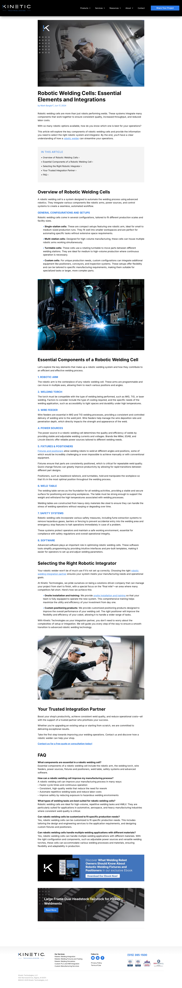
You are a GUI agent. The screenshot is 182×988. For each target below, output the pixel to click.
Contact (141, 8)
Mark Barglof (47, 105)
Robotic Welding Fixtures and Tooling (68, 959)
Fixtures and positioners (50, 451)
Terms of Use (96, 965)
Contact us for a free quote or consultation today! (65, 743)
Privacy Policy (96, 963)
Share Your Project (165, 8)
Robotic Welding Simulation (65, 961)
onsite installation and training (109, 595)
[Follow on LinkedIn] (98, 958)
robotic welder (71, 138)
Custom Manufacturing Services (67, 966)
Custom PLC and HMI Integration (67, 964)
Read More (51, 910)
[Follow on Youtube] (93, 958)
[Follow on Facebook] (102, 958)
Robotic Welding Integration (65, 956)
